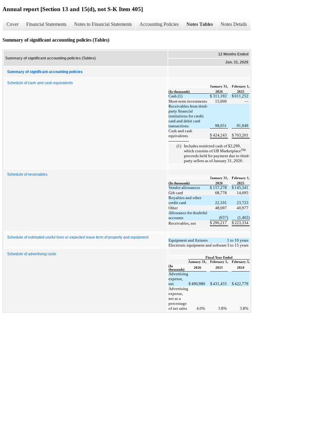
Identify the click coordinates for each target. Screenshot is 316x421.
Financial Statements (46, 24)
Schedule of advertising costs (31, 254)
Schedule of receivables (27, 174)
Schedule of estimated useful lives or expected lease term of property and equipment (77, 237)
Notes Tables (199, 24)
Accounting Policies (159, 24)
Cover (12, 24)
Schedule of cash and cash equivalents (40, 83)
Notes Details (234, 24)
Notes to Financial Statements (103, 24)
